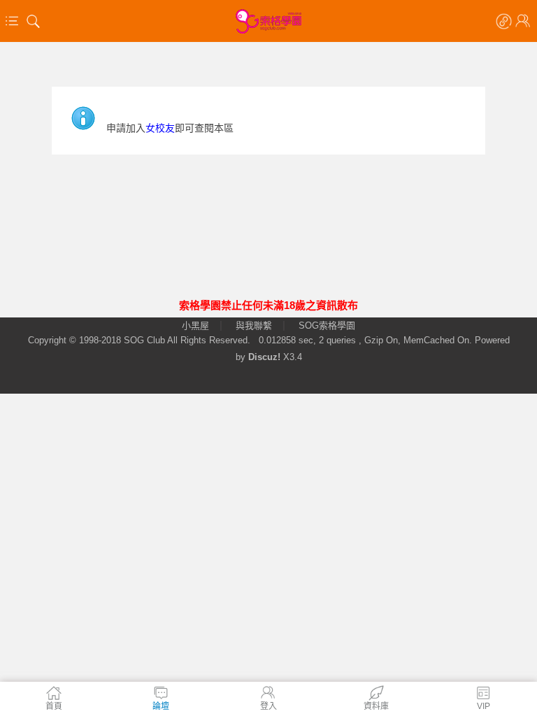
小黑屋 (195, 325)
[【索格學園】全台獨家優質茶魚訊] (268, 21)
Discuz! (264, 357)
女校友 (160, 128)
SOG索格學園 (327, 325)
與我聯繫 (254, 325)
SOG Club (144, 340)
